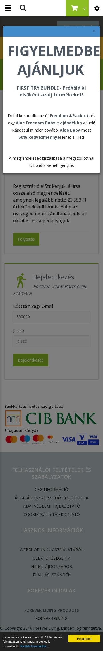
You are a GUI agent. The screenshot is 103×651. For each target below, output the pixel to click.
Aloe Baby (70, 130)
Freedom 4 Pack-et (69, 115)
